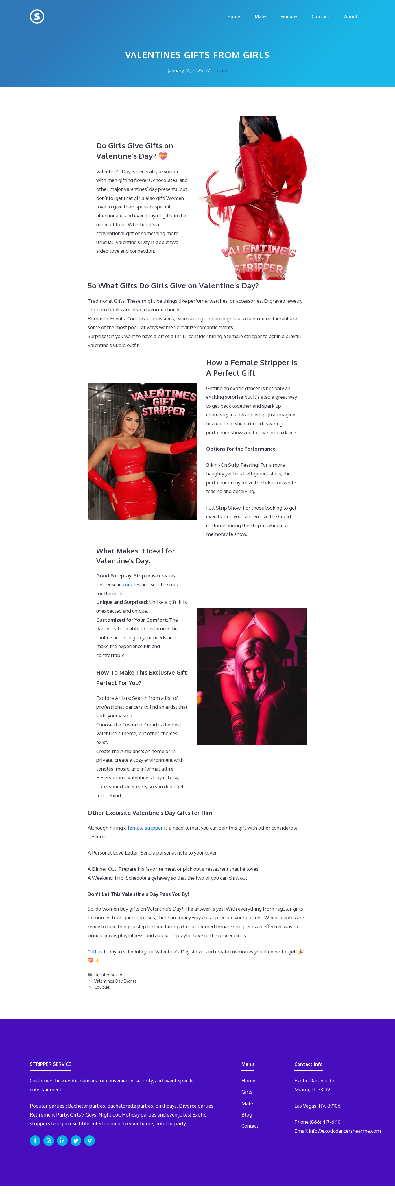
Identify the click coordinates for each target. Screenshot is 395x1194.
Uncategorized (108, 974)
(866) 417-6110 (325, 1122)
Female (288, 16)
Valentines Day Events (115, 980)
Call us (95, 951)
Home (233, 16)
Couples (102, 987)
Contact (320, 16)
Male (260, 16)
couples (131, 584)
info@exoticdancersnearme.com (345, 1131)
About (351, 16)
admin (220, 70)
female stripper (145, 828)
